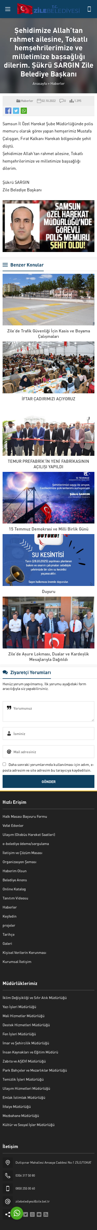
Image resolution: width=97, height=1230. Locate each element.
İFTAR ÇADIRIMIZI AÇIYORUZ (48, 398)
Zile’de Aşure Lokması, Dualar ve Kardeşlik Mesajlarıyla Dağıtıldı (48, 656)
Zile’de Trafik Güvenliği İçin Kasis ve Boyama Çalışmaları (48, 333)
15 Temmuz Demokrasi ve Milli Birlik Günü (48, 529)
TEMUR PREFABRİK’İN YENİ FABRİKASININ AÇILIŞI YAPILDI (48, 463)
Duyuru (48, 591)
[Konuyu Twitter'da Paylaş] (16, 111)
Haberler (57, 83)
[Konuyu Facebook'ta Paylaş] (8, 111)
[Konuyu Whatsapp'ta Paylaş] (24, 111)
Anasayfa (40, 83)
